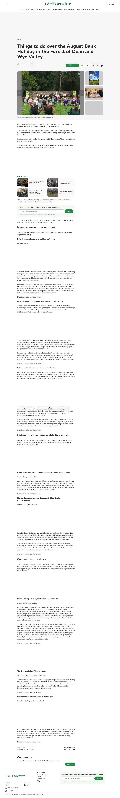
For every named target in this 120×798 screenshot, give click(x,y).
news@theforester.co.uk (15, 791)
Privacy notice (51, 214)
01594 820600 (14, 787)
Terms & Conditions (42, 775)
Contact (39, 776)
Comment (70, 764)
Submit (69, 211)
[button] (7, 4)
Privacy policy (41, 778)
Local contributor (29, 64)
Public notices (41, 782)
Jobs (38, 780)
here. (39, 297)
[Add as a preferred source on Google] (86, 65)
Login (113, 4)
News (19, 40)
